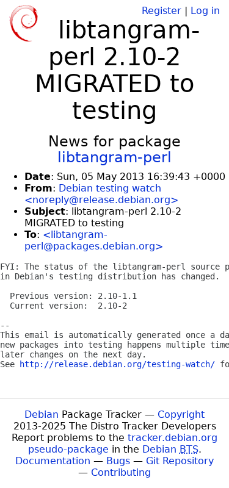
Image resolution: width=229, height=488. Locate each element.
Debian (41, 414)
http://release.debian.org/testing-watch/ (117, 364)
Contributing (121, 472)
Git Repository (180, 461)
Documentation (52, 461)
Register (161, 10)
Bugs (118, 461)
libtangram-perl (114, 157)
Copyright (181, 414)
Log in (205, 10)
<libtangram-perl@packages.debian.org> (93, 240)
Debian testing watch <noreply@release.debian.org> (101, 194)
